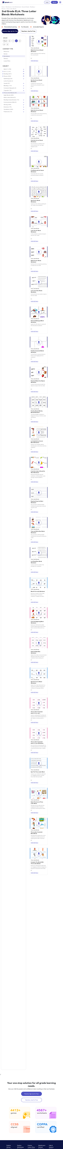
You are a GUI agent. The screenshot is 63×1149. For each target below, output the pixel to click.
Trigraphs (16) (7, 90)
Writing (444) (7, 104)
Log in (47, 2)
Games (5, 53)
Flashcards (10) (8, 111)
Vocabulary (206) (8, 109)
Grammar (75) (8, 107)
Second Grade (25, 7)
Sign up (54, 2)
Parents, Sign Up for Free (10, 31)
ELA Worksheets (17, 7)
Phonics (3, 8)
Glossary (6, 58)
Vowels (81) (7, 83)
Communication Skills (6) (10, 102)
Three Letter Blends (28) (10, 92)
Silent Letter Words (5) (10, 97)
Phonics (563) (7, 76)
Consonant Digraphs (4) (10, 88)
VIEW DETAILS (34, 60)
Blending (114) (8, 85)
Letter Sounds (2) (8, 81)
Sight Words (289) (9, 95)
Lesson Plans (7, 61)
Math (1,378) (7, 69)
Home (3, 7)
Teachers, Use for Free (28, 31)
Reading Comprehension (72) (11, 99)
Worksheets (8, 7)
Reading (32, 7)
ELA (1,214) (7, 71)
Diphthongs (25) (8, 78)
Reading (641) (8, 73)
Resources (6, 51)
